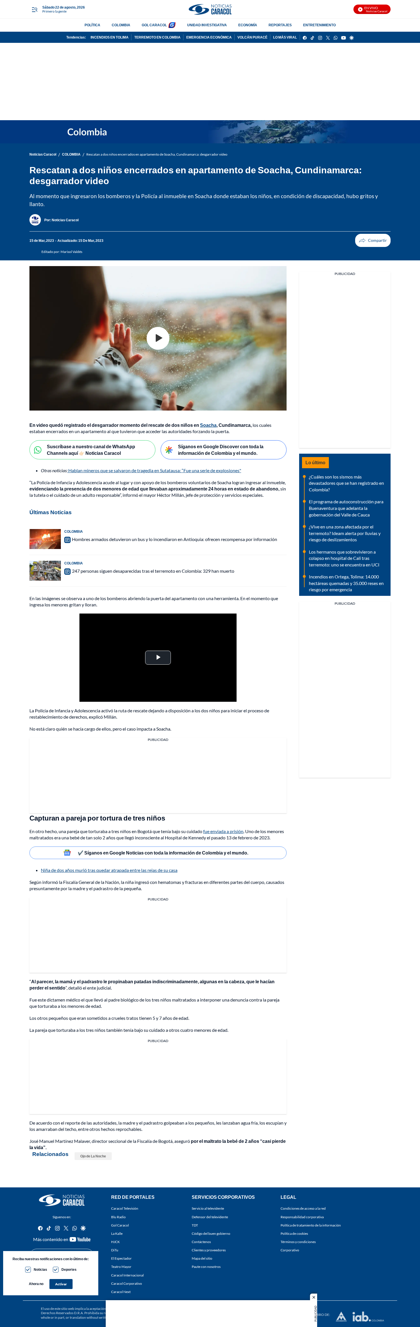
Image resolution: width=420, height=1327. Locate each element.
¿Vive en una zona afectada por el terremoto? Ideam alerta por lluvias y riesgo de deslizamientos (345, 533)
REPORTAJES (280, 25)
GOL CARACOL (154, 25)
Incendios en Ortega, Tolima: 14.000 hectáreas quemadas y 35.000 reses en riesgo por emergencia (346, 583)
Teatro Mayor (121, 1267)
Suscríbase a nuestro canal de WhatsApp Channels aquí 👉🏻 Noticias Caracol (91, 450)
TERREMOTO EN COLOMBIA (157, 37)
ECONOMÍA (247, 25)
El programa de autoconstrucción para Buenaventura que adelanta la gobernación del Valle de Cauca (346, 508)
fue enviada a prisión (223, 831)
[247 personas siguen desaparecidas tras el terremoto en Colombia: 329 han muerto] (45, 571)
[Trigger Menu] (34, 9)
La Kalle (117, 1233)
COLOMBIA (121, 25)
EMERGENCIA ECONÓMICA (209, 37)
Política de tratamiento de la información (311, 1225)
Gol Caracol (120, 1225)
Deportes (69, 1269)
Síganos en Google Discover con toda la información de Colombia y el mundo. (220, 450)
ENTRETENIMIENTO (319, 25)
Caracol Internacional (127, 1275)
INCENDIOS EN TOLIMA (110, 37)
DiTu (114, 1250)
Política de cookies (294, 1233)
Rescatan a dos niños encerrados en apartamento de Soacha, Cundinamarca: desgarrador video (156, 154)
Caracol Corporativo (126, 1283)
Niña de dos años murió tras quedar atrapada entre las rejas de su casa (109, 870)
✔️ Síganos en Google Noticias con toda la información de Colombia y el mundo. (163, 852)
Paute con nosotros (206, 1267)
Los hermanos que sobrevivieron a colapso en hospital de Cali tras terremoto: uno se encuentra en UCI (344, 558)
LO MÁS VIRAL (285, 37)
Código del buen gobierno (211, 1233)
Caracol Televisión (124, 1209)
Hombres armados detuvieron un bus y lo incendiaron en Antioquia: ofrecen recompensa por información (174, 539)
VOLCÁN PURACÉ (252, 37)
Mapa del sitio (202, 1258)
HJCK (115, 1242)
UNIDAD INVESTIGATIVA (207, 25)
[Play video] (158, 338)
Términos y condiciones (298, 1242)
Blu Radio (118, 1217)
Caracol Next (121, 1292)
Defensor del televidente (210, 1217)
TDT (195, 1225)
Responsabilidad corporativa (302, 1217)
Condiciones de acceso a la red (303, 1209)
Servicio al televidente (208, 1209)
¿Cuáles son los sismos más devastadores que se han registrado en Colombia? (346, 483)
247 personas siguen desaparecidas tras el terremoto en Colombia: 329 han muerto (153, 571)
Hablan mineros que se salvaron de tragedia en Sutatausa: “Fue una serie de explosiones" (154, 470)
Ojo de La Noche (93, 1156)
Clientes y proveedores (209, 1250)
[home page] (210, 9)
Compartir (373, 240)
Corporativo (290, 1250)
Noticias (40, 1269)
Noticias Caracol (42, 154)
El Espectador (121, 1258)
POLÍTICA (92, 25)
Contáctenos (201, 1242)
